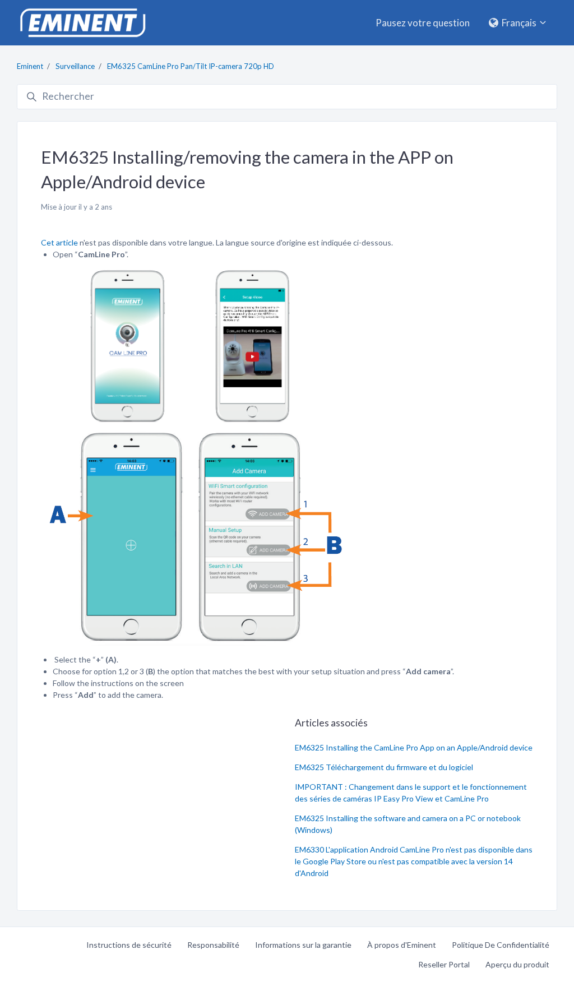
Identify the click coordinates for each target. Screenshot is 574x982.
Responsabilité (213, 944)
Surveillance (75, 66)
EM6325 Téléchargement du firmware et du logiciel (384, 767)
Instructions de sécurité (129, 944)
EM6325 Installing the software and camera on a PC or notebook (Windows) (408, 824)
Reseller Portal (444, 964)
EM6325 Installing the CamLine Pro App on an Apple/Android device (414, 747)
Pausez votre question (423, 23)
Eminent (30, 66)
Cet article (60, 242)
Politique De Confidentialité (500, 944)
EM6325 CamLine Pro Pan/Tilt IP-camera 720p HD (190, 66)
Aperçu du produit (517, 964)
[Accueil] (82, 23)
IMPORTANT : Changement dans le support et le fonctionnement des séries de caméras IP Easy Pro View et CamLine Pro (411, 792)
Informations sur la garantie (303, 944)
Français (519, 23)
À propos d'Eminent (401, 944)
